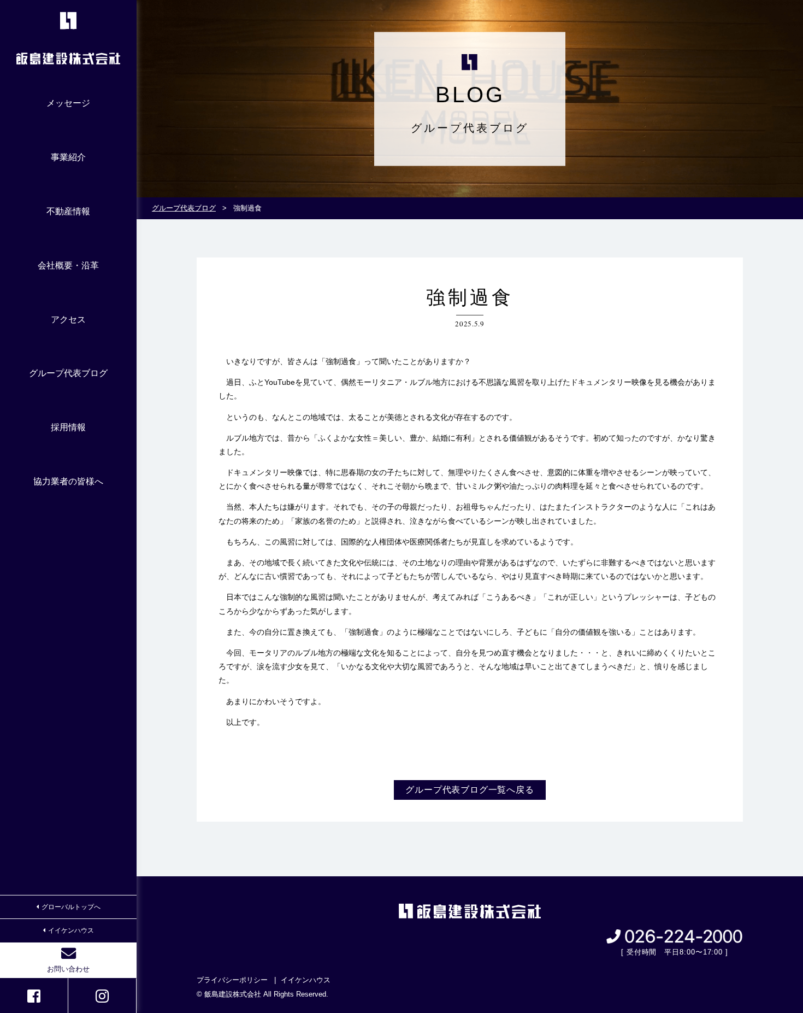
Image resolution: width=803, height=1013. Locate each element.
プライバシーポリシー (232, 980)
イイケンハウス (71, 930)
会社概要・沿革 (68, 265)
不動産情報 (68, 211)
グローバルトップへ (71, 907)
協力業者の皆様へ (68, 481)
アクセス (68, 319)
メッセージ (68, 103)
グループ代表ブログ (68, 373)
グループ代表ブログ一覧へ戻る (469, 789)
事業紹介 (68, 157)
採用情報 (68, 427)
